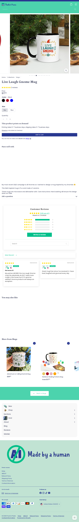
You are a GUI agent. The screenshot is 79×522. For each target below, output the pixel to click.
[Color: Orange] (54, 373)
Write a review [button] (39, 234)
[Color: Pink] (51, 373)
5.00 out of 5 (44, 213)
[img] (9, 263)
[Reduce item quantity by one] (3, 119)
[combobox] (39, 9)
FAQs (3, 471)
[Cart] (71, 4)
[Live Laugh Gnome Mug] (39, 156)
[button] (6, 87)
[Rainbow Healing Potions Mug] (53, 362)
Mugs (18, 77)
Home (3, 77)
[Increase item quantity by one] (10, 119)
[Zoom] (66, 70)
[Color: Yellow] (43, 373)
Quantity (5, 115)
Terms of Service (7, 481)
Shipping (4, 130)
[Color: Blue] (45, 153)
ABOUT (4, 473)
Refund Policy (6, 476)
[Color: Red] (42, 153)
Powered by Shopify (24, 518)
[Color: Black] (38, 153)
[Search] (75, 9)
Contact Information (8, 483)
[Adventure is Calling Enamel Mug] (19, 361)
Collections (10, 77)
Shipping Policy (7, 478)
